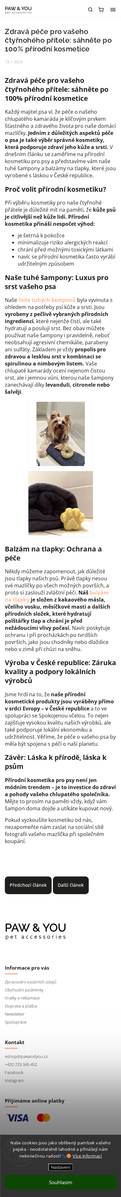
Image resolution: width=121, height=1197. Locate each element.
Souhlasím (60, 1182)
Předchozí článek (28, 885)
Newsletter (15, 1014)
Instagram (14, 1080)
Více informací (87, 1156)
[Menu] (112, 9)
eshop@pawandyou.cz (26, 1056)
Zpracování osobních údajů (30, 982)
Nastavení (60, 1167)
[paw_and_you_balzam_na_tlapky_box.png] (60, 504)
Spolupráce (15, 1022)
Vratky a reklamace (22, 998)
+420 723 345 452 (21, 1064)
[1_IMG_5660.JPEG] (60, 434)
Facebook (14, 1072)
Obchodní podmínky (24, 990)
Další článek (71, 885)
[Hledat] (90, 9)
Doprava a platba (21, 1006)
